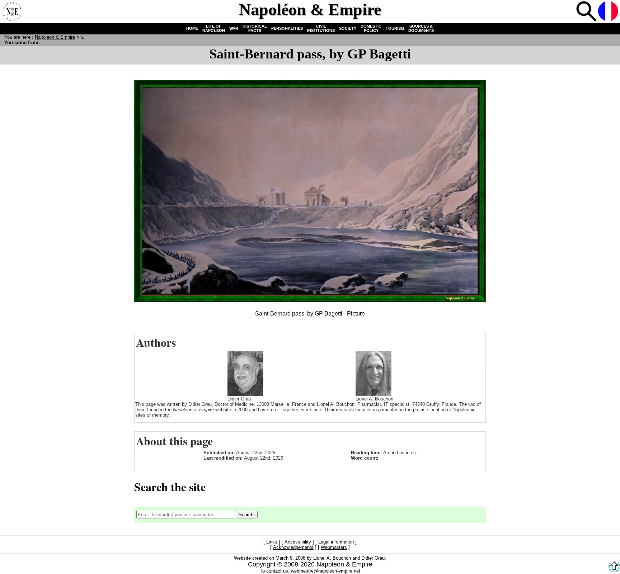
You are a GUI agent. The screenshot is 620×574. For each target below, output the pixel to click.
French (608, 11)
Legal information (336, 542)
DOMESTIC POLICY (371, 28)
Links (271, 542)
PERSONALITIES (287, 28)
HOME (192, 28)
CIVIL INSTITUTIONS (321, 28)
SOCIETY (347, 28)
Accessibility (298, 542)
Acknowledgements (293, 547)
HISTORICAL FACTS (255, 28)
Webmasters (334, 547)
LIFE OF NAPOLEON (213, 28)
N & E (55, 37)
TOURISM (395, 28)
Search (586, 11)
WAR (233, 28)
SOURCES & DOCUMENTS (421, 28)
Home (11, 11)
